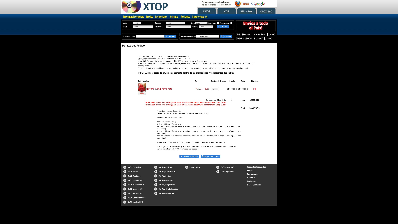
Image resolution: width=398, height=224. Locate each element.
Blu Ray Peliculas (166, 167)
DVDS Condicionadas (136, 197)
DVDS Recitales (134, 176)
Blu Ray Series (165, 176)
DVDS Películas (134, 167)
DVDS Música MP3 (135, 202)
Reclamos (251, 181)
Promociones (252, 174)
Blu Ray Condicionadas (168, 189)
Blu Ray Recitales (166, 180)
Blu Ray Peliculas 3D (167, 171)
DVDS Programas (135, 180)
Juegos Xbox (195, 167)
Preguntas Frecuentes (256, 167)
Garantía (251, 177)
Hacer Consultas (254, 185)
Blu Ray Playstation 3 (168, 184)
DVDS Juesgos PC (135, 193)
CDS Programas (227, 171)
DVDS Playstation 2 (136, 184)
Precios (250, 170)
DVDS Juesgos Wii (135, 189)
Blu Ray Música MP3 (167, 193)
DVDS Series (133, 171)
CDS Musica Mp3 (227, 167)
